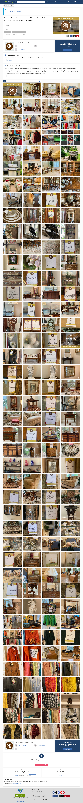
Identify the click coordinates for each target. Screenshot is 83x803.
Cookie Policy (44, 799)
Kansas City (13, 784)
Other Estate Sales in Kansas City (16, 13)
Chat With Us (21, 795)
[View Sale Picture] (12, 90)
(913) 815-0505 (21, 49)
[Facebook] (54, 792)
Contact (33, 799)
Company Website (22, 45)
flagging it (60, 775)
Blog (33, 797)
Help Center (44, 797)
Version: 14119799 (20, 801)
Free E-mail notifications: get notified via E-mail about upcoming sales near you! (41, 790)
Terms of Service (45, 793)
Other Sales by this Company (15, 11)
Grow (36, 796)
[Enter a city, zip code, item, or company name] (43, 2)
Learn (33, 795)
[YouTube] (61, 792)
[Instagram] (59, 792)
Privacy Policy (44, 795)
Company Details (41, 45)
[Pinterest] (64, 792)
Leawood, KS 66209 (17, 783)
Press (43, 796)
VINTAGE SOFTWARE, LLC (23, 797)
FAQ (33, 793)
